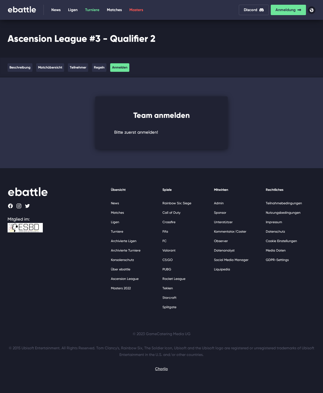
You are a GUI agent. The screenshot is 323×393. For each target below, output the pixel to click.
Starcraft (169, 297)
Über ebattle (120, 269)
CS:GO (167, 260)
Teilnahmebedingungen (284, 203)
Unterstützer (223, 222)
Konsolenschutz (122, 260)
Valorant (168, 250)
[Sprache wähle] (311, 10)
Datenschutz (275, 231)
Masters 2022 (121, 288)
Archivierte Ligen (123, 241)
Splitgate (169, 307)
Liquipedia (222, 269)
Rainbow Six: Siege (176, 203)
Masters (136, 10)
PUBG (166, 269)
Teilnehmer (78, 67)
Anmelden (119, 67)
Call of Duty (171, 212)
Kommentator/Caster (230, 231)
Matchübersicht (50, 67)
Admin (219, 203)
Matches (114, 10)
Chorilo (161, 369)
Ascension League (125, 279)
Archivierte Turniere (125, 250)
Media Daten (276, 250)
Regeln (99, 67)
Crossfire (168, 222)
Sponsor (220, 212)
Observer (221, 241)
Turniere (92, 10)
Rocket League (173, 279)
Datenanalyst (224, 250)
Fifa (165, 231)
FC (164, 241)
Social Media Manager (231, 260)
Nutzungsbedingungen (283, 212)
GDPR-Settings (277, 260)
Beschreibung (20, 67)
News (56, 10)
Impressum (274, 222)
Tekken (167, 288)
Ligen (73, 10)
